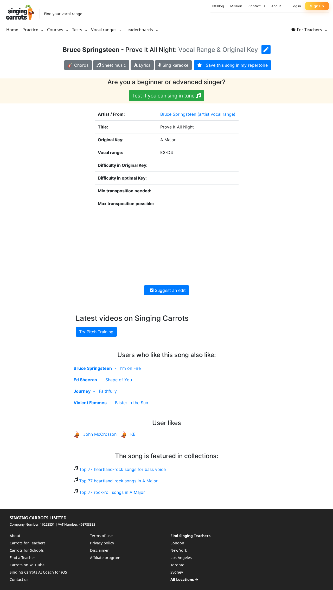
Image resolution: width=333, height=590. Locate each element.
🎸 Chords (78, 65)
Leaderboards (139, 30)
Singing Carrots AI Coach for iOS (38, 572)
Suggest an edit (169, 290)
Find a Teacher (22, 557)
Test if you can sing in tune (164, 96)
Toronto (177, 564)
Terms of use (101, 535)
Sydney (176, 572)
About (276, 6)
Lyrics (144, 65)
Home (12, 30)
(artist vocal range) (216, 114)
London (177, 542)
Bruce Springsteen (178, 114)
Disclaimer (99, 550)
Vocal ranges (104, 30)
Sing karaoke (174, 65)
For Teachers (309, 30)
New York (178, 550)
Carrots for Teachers (28, 542)
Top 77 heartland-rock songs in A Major (118, 480)
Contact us (256, 6)
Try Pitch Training (96, 331)
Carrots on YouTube (27, 564)
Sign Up (317, 6)
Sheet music (113, 65)
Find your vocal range (63, 13)
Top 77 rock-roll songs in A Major (112, 492)
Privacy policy (102, 542)
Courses (55, 30)
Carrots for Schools (27, 550)
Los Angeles (181, 557)
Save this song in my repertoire (235, 65)
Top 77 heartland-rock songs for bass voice (122, 469)
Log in (296, 6)
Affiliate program (105, 557)
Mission (236, 6)
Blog (220, 6)
